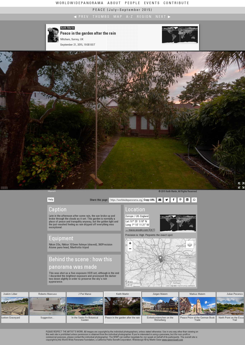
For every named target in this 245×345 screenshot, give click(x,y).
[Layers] (190, 244)
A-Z (129, 17)
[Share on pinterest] (180, 200)
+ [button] (130, 243)
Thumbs (101, 17)
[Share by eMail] (160, 200)
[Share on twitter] (167, 200)
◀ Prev (81, 17)
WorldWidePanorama (80, 3)
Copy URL (149, 200)
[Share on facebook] (173, 200)
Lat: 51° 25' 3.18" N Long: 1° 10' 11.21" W (137, 223)
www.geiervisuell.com (172, 340)
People (132, 3)
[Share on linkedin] (187, 200)
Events (152, 3)
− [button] (130, 249)
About (114, 3)
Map (117, 17)
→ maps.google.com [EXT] (140, 230)
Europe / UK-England (137, 216)
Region (144, 17)
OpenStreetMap (182, 286)
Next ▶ (163, 17)
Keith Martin (67, 28)
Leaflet (167, 286)
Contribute (176, 3)
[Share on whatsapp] (194, 200)
